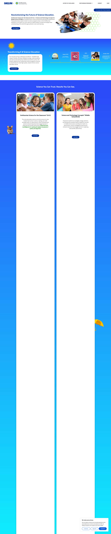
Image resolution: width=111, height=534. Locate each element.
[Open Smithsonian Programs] (92, 3)
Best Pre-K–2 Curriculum (65, 57)
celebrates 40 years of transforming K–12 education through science (86, 57)
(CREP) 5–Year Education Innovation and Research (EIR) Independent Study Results (106, 57)
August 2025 (65, 54)
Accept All (103, 528)
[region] (94, 524)
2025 (86, 53)
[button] (49, 56)
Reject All (94, 528)
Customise (86, 528)
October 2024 (106, 53)
